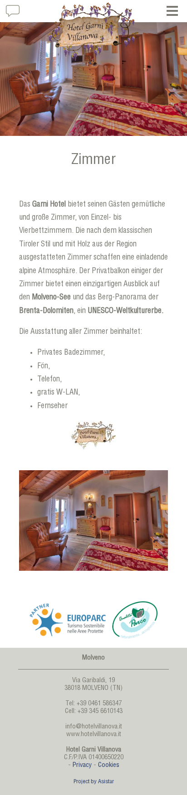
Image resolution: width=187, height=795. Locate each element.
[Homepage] (93, 31)
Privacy (82, 765)
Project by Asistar (94, 782)
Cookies (108, 765)
